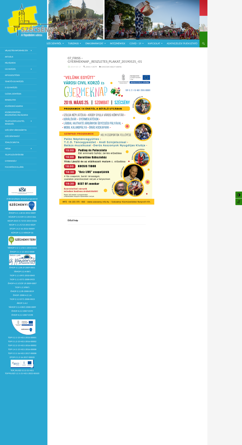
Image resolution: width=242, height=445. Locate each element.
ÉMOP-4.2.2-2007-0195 (22, 311)
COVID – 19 (135, 43)
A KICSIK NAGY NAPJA (111, 66)
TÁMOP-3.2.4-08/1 (22, 271)
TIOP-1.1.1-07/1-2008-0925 (22, 279)
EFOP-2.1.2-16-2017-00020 (22, 357)
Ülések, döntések (13, 94)
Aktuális (9, 57)
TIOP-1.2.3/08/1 (22, 287)
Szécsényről (54, 43)
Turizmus (73, 43)
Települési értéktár (14, 155)
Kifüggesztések (12, 75)
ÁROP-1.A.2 (22, 303)
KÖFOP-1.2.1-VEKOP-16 (22, 232)
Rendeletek (10, 100)
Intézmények (117, 43)
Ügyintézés (10, 69)
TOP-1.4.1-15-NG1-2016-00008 (22, 349)
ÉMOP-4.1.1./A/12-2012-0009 (22, 213)
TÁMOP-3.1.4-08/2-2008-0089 (22, 307)
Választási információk (16, 50)
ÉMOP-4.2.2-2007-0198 (22, 315)
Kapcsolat (154, 43)
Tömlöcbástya (12, 142)
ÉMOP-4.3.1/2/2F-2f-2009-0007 (22, 283)
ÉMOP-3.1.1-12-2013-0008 (22, 251)
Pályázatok (10, 63)
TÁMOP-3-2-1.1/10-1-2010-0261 (22, 248)
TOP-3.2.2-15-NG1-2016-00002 (22, 345)
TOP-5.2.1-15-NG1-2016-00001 (22, 337)
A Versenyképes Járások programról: (22, 198)
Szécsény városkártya (16, 130)
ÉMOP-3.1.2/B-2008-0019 (22, 291)
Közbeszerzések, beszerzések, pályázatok (16, 113)
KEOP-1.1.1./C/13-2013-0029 (22, 224)
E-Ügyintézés (11, 87)
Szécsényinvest (12, 136)
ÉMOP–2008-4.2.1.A (22, 295)
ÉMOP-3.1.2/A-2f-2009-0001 (22, 267)
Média (8, 148)
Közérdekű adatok (14, 106)
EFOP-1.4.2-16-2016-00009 (22, 228)
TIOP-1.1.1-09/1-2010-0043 (22, 275)
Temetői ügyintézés (14, 81)
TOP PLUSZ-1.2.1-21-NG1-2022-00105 (22, 373)
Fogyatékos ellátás (14, 167)
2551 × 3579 (91, 66)
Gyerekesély (11, 161)
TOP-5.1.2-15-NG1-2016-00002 (22, 341)
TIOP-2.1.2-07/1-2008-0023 (22, 299)
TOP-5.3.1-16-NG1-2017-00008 (22, 353)
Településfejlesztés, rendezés (15, 122)
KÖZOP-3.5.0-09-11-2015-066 (22, 217)
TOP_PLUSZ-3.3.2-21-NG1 (22, 370)
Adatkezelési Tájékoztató (182, 43)
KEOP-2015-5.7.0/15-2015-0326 (22, 221)
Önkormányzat (94, 43)
